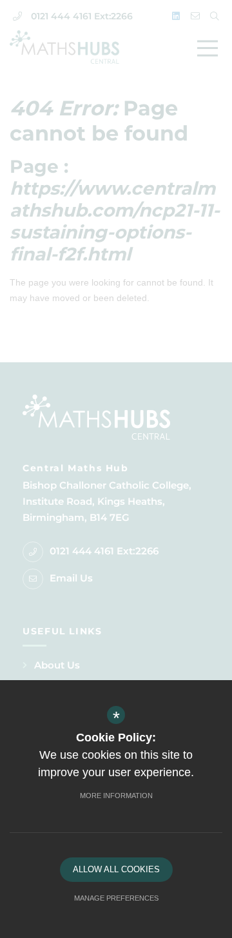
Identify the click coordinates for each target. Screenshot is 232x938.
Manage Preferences (116, 898)
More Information (116, 795)
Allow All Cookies (116, 869)
